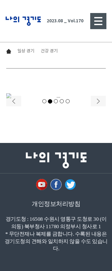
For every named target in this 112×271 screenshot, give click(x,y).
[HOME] (25, 21)
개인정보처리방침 (56, 203)
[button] (13, 97)
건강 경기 (49, 51)
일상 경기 (26, 51)
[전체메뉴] (98, 21)
